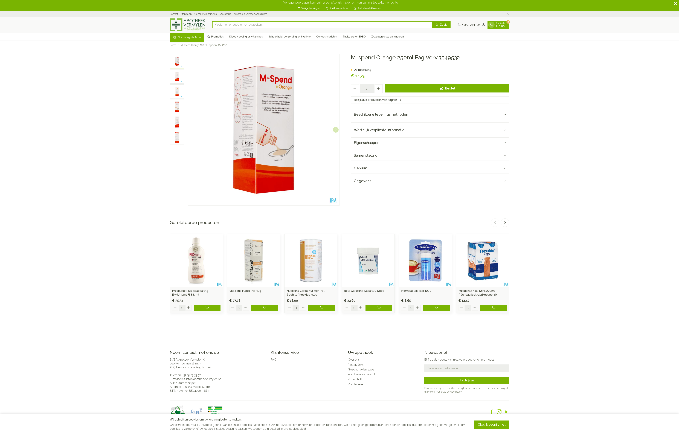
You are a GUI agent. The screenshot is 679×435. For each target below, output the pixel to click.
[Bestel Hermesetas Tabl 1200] (436, 308)
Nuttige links (356, 364)
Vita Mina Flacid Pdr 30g (245, 290)
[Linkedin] (506, 411)
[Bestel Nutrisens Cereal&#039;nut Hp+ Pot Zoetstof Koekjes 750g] (321, 308)
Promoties (217, 36)
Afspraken (186, 14)
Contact (174, 14)
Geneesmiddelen (326, 36)
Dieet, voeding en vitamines (246, 36)
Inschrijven (467, 380)
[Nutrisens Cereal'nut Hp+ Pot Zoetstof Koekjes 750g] (311, 260)
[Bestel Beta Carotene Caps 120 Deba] (378, 308)
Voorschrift (225, 14)
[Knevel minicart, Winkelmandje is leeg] (491, 25)
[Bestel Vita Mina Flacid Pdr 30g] (264, 308)
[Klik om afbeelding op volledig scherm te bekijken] (263, 129)
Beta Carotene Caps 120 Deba (364, 290)
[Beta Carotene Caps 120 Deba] (368, 260)
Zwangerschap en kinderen (387, 36)
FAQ (273, 359)
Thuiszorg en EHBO (354, 36)
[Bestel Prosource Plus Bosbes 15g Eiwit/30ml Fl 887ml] (207, 308)
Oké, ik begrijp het (492, 424)
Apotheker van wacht (361, 374)
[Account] (483, 25)
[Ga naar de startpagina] (187, 24)
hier (322, 2)
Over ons (354, 359)
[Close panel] (675, 3)
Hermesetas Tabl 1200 (416, 290)
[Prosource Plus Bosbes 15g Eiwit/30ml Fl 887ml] (196, 260)
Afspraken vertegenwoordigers (250, 14)
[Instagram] (499, 411)
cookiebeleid (297, 428)
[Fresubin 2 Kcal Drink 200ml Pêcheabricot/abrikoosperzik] (482, 260)
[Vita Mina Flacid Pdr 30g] (253, 260)
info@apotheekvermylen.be (203, 379)
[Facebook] (491, 411)
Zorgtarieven (356, 384)
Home (173, 45)
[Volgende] (336, 130)
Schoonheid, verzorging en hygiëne (289, 36)
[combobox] (322, 24)
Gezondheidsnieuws (206, 14)
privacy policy (454, 391)
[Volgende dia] (505, 222)
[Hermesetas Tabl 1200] (425, 260)
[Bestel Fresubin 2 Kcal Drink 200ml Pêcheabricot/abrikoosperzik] (493, 308)
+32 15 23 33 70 (191, 375)
